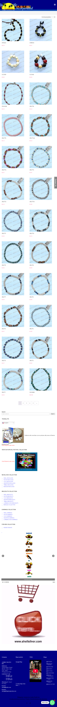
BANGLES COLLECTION (9, 504)
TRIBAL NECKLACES (8, 484)
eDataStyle (44, 699)
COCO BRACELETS (8, 498)
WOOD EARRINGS (8, 514)
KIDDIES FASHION (8, 527)
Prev (3, 556)
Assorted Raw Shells (51, 678)
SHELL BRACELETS (8, 494)
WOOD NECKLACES (8, 479)
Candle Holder (51, 672)
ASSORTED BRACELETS (9, 499)
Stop (54, 582)
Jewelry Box (50, 666)
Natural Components (50, 675)
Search (3, 411)
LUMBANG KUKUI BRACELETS (11, 503)
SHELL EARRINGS (8, 512)
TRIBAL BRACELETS (8, 501)
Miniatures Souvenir (50, 664)
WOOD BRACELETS (8, 496)
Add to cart (18, 30)
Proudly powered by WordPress (17, 699)
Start (53, 582)
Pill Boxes (50, 661)
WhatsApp (4, 682)
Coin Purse (50, 670)
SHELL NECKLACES (8, 478)
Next (53, 556)
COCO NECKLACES (8, 481)
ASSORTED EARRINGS (9, 517)
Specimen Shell (51, 684)
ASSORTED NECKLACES (9, 483)
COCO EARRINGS (8, 516)
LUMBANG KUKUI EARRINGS (10, 519)
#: (7, 682)
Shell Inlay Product (50, 682)
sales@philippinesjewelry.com (9, 691)
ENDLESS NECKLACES (9, 486)
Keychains (50, 668)
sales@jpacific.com (6, 687)
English (6, 422)
